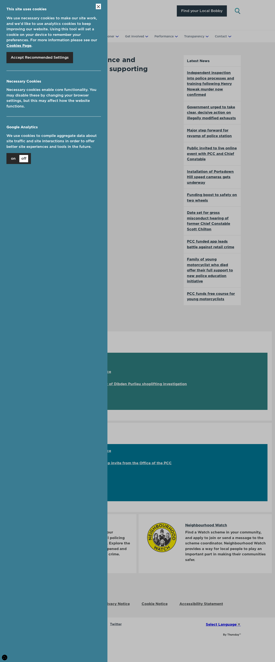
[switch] (18, 158)
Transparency (194, 36)
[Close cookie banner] (98, 6)
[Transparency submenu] (207, 36)
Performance (164, 36)
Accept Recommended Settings (40, 57)
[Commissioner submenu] (117, 36)
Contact (221, 36)
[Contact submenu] (229, 36)
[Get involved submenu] (146, 36)
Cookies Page (18, 45)
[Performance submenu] (176, 36)
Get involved (134, 36)
